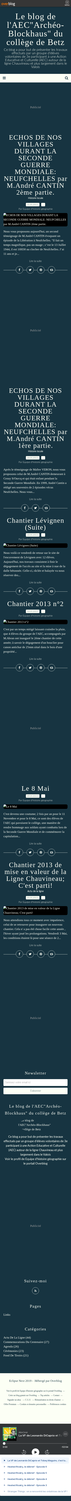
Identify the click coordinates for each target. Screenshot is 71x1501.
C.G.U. (28, 1400)
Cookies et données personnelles (33, 1404)
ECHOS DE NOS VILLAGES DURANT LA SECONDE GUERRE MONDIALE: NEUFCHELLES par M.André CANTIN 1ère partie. (35, 418)
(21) (15, 1355)
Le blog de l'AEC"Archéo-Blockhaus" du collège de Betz (35, 29)
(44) (17, 1337)
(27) (26, 1342)
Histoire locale (35, 198)
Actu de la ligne (35, 891)
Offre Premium (10, 1404)
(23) (13, 1351)
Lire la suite (35, 261)
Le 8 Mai (36, 788)
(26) (11, 1346)
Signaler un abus (14, 1400)
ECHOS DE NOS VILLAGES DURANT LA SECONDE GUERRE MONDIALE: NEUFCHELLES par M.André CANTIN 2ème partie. (35, 164)
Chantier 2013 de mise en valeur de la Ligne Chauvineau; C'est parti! (35, 875)
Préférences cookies (58, 1404)
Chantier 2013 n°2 (35, 604)
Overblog (56, 1380)
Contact (56, 1395)
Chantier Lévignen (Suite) (35, 524)
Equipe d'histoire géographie (43, 1159)
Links (6, 1314)
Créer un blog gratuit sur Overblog (22, 1395)
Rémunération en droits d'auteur (48, 1400)
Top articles (45, 1395)
